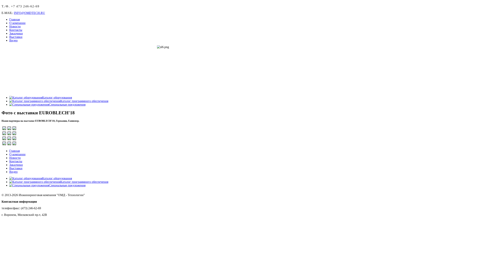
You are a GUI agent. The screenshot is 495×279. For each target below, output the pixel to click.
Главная (14, 19)
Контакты (15, 30)
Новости (15, 26)
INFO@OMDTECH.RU (29, 13)
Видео (13, 40)
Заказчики (16, 33)
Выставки (15, 37)
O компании (17, 23)
